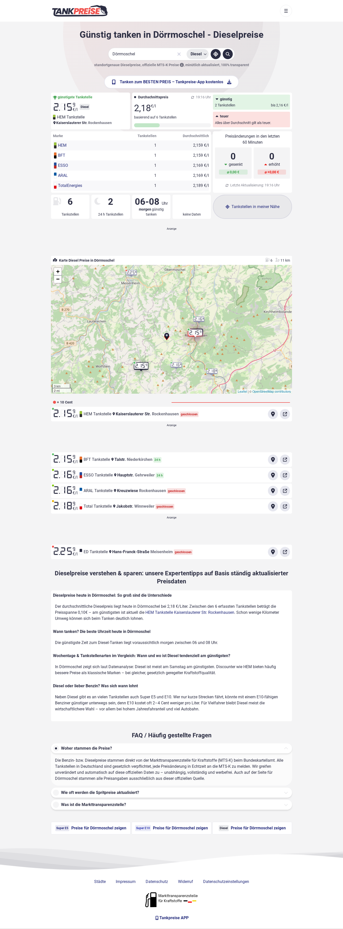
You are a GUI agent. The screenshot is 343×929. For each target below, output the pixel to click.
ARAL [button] (63, 175)
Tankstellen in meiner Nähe (255, 206)
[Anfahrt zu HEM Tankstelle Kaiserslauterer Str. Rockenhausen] (273, 414)
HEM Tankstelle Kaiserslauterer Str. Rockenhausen (189, 612)
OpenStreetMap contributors (271, 391)
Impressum (126, 881)
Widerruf (185, 881)
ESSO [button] (63, 165)
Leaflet (242, 391)
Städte (100, 881)
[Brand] (80, 11)
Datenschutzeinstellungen (226, 881)
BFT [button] (61, 155)
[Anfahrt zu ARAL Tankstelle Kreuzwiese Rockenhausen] (273, 491)
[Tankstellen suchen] (228, 54)
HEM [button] (62, 145)
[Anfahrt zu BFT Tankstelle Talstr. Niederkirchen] (273, 460)
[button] (167, 337)
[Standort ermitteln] (216, 54)
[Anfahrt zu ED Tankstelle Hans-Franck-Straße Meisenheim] (273, 552)
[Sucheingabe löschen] (179, 54)
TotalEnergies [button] (70, 185)
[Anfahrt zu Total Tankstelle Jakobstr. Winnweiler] (273, 506)
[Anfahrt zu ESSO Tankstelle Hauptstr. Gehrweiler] (273, 475)
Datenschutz (157, 881)
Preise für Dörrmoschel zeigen (91, 828)
